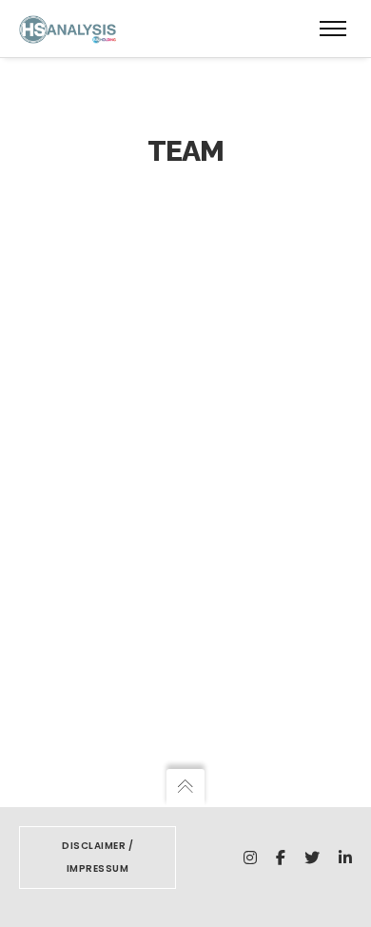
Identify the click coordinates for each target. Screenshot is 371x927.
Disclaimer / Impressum (97, 857)
